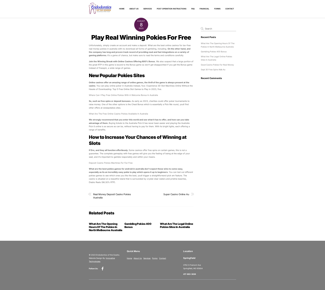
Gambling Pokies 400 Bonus (214, 51)
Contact (229, 9)
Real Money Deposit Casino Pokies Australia (112, 196)
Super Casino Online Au (176, 194)
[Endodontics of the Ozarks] (100, 13)
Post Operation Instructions (171, 9)
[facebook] (103, 268)
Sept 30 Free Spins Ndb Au (213, 69)
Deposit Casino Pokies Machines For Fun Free (111, 163)
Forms (217, 9)
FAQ (193, 9)
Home (121, 9)
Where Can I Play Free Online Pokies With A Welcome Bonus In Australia (123, 95)
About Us (134, 9)
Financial (204, 9)
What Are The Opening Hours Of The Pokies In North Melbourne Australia (105, 227)
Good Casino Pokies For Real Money (217, 65)
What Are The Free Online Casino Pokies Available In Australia (118, 113)
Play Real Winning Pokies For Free (141, 37)
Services (147, 9)
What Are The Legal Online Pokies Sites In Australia (176, 225)
